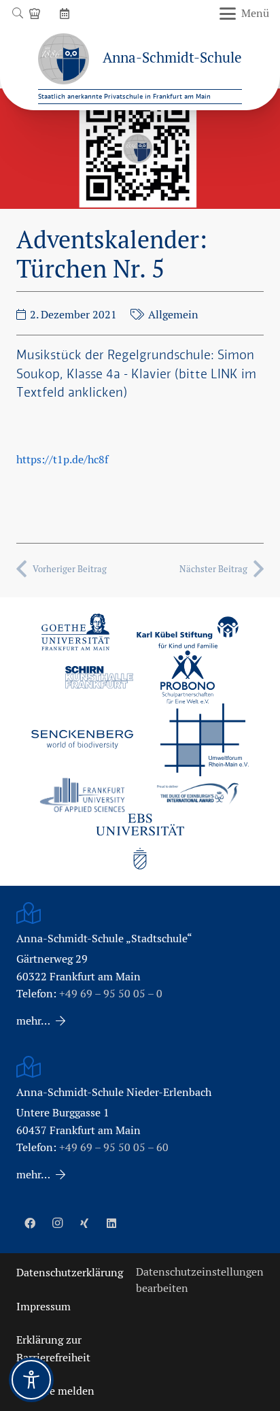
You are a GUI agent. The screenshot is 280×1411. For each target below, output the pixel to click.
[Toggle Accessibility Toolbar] (31, 1380)
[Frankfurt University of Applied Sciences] (82, 795)
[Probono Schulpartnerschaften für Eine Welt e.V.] (187, 676)
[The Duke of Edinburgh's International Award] (198, 795)
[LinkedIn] (111, 1223)
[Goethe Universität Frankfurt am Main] (75, 632)
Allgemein (173, 315)
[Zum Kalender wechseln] (66, 13)
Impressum (43, 1306)
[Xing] (84, 1223)
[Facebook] (29, 1223)
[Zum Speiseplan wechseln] (36, 13)
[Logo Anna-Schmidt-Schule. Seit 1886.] (63, 58)
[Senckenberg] (82, 739)
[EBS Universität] (140, 841)
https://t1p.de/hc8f (62, 459)
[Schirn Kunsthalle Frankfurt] (99, 677)
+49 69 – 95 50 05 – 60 (114, 1147)
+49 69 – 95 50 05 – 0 (110, 993)
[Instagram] (57, 1223)
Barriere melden (55, 1391)
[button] (17, 13)
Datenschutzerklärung (69, 1272)
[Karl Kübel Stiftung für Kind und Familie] (188, 632)
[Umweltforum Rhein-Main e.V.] (204, 739)
